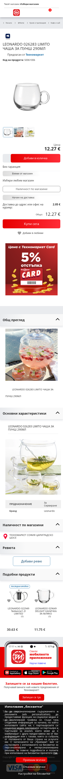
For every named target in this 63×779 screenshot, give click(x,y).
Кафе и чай (55, 23)
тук (55, 753)
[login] (55, 12)
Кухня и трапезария (38, 23)
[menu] (7, 12)
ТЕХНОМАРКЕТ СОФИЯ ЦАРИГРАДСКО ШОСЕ (31, 536)
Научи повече (38, 663)
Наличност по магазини (31, 189)
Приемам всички (34, 760)
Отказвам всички (34, 767)
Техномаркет (35, 54)
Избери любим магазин (18, 180)
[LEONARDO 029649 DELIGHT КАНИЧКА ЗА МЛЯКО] (46, 594)
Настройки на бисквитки (34, 773)
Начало (9, 23)
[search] (39, 12)
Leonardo (49, 510)
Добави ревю (31, 561)
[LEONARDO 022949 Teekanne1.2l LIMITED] (18, 594)
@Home (21, 23)
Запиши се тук (31, 697)
